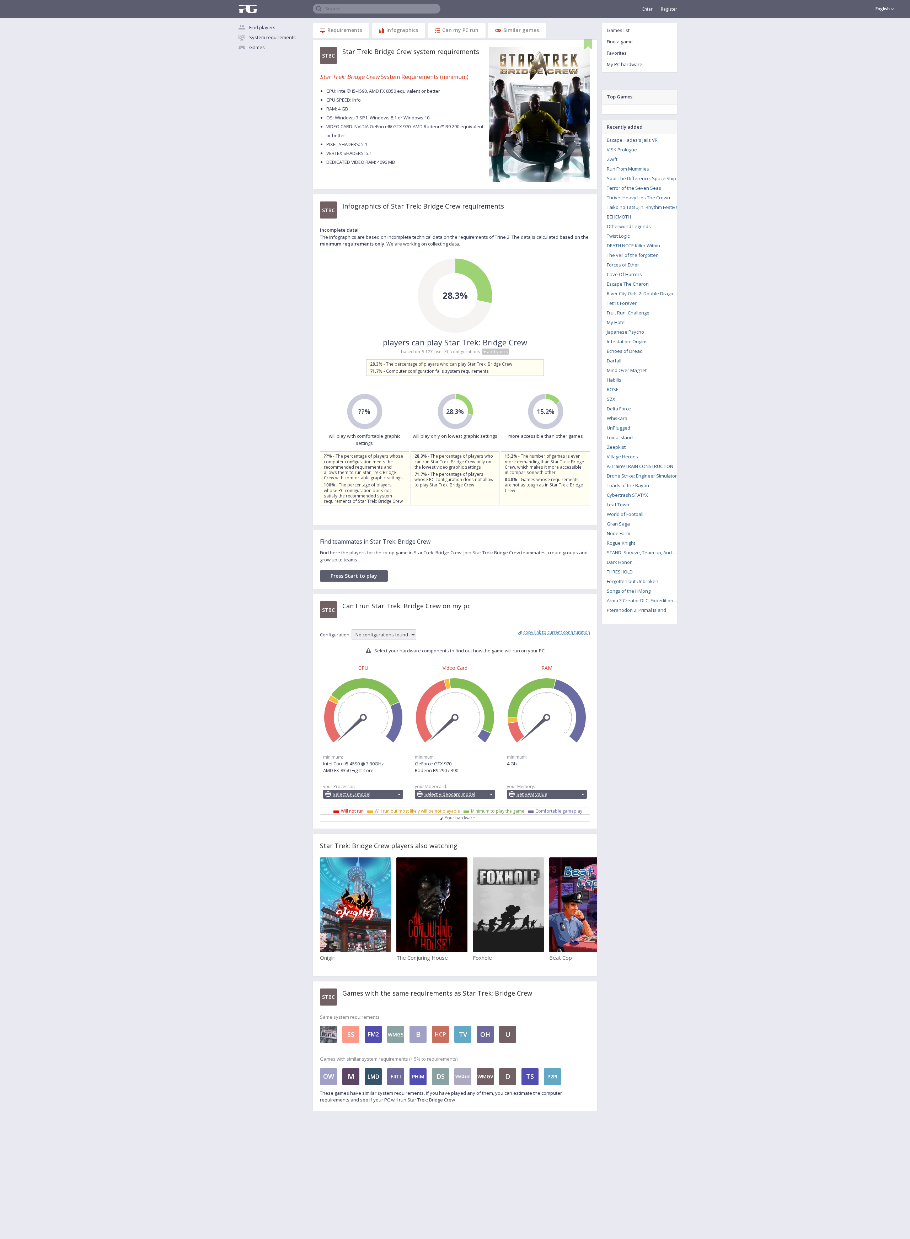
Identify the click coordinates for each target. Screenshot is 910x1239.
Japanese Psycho (625, 332)
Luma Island (620, 437)
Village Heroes (622, 456)
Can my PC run (460, 30)
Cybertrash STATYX (627, 495)
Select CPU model (351, 794)
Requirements (344, 30)
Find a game (620, 41)
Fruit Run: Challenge (628, 312)
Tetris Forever (622, 303)
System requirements (272, 37)
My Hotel (616, 322)
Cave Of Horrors (624, 274)
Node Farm (618, 533)
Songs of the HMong (629, 591)
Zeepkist (616, 447)
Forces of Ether (623, 265)
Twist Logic (618, 236)
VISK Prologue (622, 149)
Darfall (614, 360)
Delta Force (619, 408)
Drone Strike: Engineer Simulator (642, 476)
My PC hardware (624, 64)
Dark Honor (619, 562)
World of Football (625, 514)
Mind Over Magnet (627, 370)
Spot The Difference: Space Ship (641, 178)
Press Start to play (354, 575)
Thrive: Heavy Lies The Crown (638, 197)
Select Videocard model (449, 794)
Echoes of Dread (625, 351)
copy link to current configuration (556, 632)
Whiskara (617, 418)
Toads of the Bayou (628, 485)
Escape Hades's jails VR (632, 140)
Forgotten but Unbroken (632, 581)
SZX (611, 399)
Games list (618, 30)
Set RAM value (531, 794)
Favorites (617, 53)
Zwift (612, 159)
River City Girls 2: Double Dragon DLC (644, 293)
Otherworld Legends (629, 226)
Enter (647, 9)
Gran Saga (618, 524)
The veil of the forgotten (633, 255)
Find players (262, 27)
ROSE (613, 389)
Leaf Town (618, 504)
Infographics (402, 30)
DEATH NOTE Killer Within (633, 245)
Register (669, 9)
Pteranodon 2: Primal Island (636, 610)
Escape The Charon (628, 284)
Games (257, 47)
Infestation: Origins (627, 341)
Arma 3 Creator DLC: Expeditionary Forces (644, 600)
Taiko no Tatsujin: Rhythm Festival (643, 207)
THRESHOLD (620, 572)
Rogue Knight (621, 543)
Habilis (614, 380)
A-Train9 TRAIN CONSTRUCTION (640, 466)
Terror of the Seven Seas (634, 188)
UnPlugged (618, 428)
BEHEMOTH (619, 217)
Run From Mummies (628, 169)
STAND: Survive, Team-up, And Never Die (644, 552)
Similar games (521, 30)
